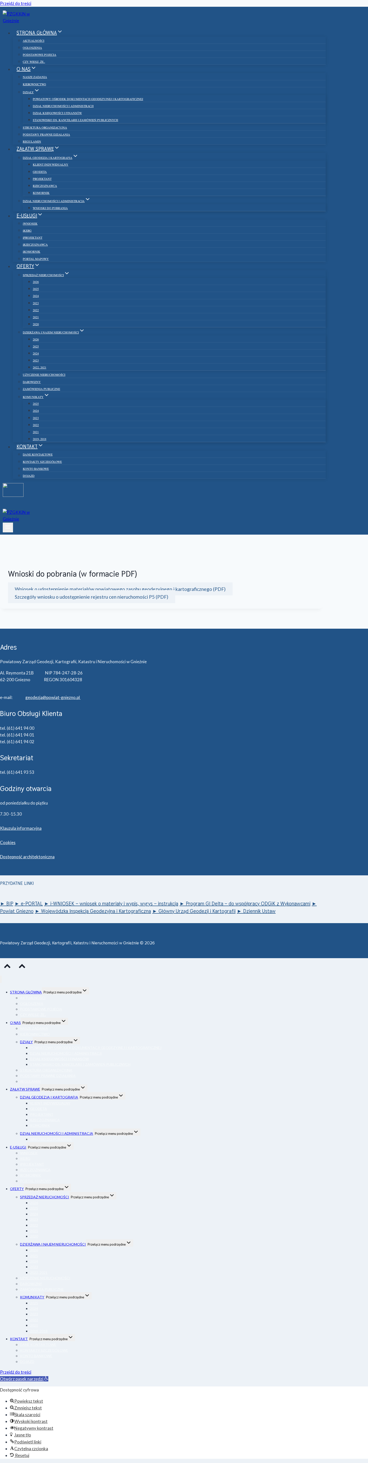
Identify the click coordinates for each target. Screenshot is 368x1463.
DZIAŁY (26, 1042)
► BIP (6, 903)
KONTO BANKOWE (36, 469)
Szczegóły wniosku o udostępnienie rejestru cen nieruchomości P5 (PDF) (91, 596)
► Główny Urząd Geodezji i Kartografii (194, 911)
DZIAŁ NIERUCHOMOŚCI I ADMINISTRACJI (63, 106)
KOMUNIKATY (32, 1297)
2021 (36, 317)
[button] (24, 1378)
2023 (36, 303)
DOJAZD (29, 476)
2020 (36, 324)
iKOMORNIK (31, 251)
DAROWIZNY (32, 382)
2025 (36, 289)
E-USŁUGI (18, 1147)
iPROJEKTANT (32, 237)
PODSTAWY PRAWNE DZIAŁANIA (46, 134)
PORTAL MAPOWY (36, 259)
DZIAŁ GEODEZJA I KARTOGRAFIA (49, 1097)
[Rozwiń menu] (8, 527)
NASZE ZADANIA (35, 77)
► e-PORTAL (29, 903)
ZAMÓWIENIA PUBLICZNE (41, 389)
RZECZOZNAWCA (45, 186)
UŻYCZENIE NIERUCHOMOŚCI (44, 375)
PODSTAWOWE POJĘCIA (39, 55)
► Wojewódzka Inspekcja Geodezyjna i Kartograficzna (93, 911)
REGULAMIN (32, 141)
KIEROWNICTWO (34, 84)
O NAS (15, 1022)
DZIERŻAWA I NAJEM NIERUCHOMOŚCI (53, 1244)
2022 (36, 310)
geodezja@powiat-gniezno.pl (53, 697)
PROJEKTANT (42, 179)
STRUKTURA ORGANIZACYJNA (45, 127)
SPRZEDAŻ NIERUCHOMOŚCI (44, 1197)
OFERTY (17, 1189)
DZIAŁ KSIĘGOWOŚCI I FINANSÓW (57, 113)
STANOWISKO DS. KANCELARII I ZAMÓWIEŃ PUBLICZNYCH (75, 120)
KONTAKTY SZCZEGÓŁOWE (42, 462)
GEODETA (40, 172)
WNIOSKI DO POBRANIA (50, 208)
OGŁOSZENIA (32, 48)
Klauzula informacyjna (21, 828)
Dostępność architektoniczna (27, 856)
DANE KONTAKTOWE (38, 454)
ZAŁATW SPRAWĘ (25, 1089)
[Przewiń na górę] (7, 967)
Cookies (8, 842)
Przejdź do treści (15, 3)
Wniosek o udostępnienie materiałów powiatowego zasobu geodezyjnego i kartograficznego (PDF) (120, 589)
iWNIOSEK (30, 223)
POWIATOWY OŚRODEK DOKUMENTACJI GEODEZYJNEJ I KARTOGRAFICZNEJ (88, 99)
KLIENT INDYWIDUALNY (50, 164)
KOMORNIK (41, 193)
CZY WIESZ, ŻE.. (34, 62)
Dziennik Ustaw (259, 911)
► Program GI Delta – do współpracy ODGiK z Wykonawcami (244, 903)
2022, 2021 (39, 367)
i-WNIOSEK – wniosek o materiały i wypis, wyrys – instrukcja (114, 903)
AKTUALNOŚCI (33, 41)
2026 (36, 282)
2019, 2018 (39, 439)
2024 (36, 296)
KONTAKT (19, 1339)
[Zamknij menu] (1, 979)
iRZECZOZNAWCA (35, 244)
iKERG (27, 230)
